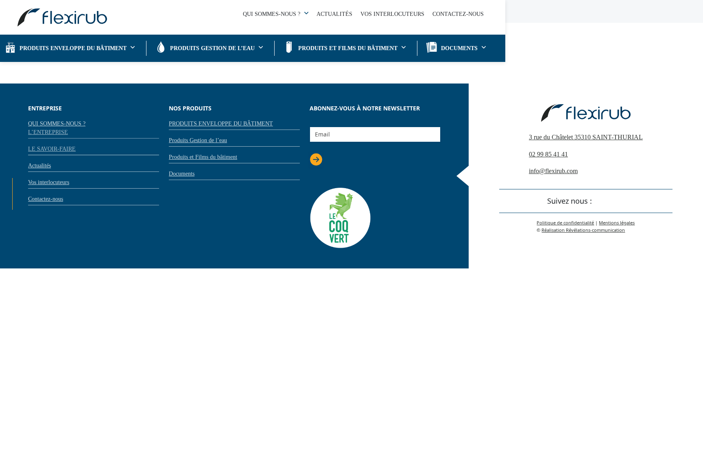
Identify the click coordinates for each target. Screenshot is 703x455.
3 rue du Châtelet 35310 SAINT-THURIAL (586, 137)
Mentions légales (617, 223)
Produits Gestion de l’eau (212, 48)
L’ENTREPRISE (48, 132)
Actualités (334, 14)
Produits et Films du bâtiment (347, 48)
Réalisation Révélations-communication (583, 230)
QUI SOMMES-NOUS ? (271, 14)
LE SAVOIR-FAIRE (52, 149)
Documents (459, 48)
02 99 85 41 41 (548, 154)
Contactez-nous (458, 14)
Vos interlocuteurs (392, 14)
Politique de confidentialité (565, 223)
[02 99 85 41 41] (13, 159)
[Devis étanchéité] (13, 176)
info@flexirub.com (553, 170)
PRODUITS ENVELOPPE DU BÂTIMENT (73, 48)
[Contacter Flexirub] (13, 141)
